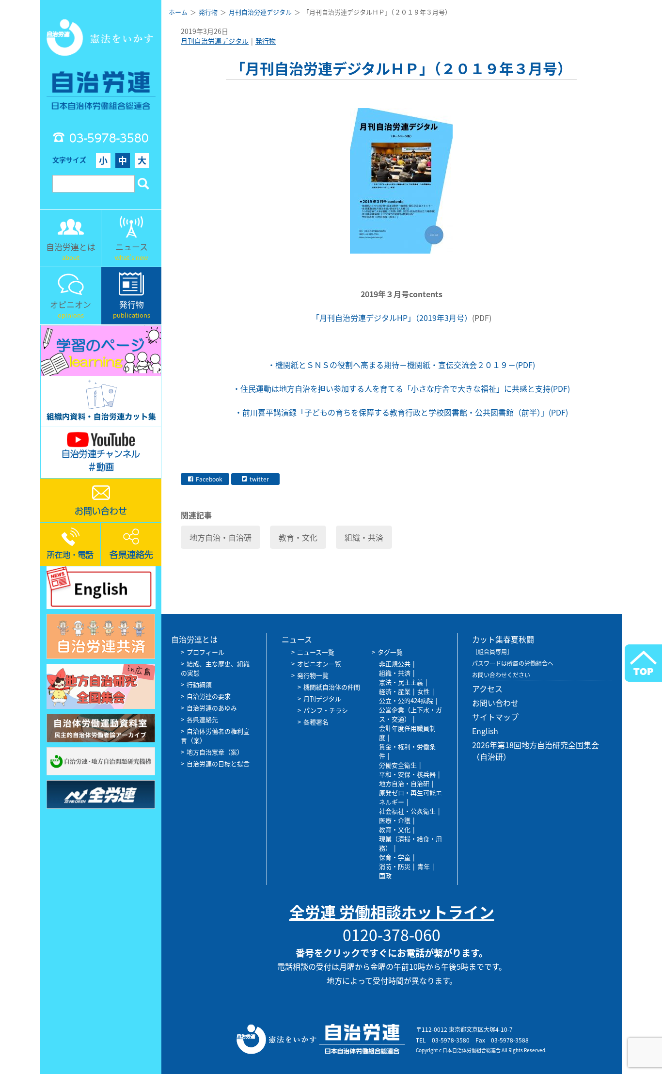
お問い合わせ (495, 702)
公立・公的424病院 (406, 700)
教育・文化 (298, 537)
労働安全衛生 (398, 764)
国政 (385, 875)
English (485, 731)
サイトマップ (495, 716)
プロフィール (205, 652)
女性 (423, 691)
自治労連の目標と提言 (218, 763)
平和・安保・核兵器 (407, 774)
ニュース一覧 (315, 652)
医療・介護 (394, 820)
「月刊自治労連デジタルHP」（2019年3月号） (392, 317)
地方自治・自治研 (220, 537)
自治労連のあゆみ (212, 707)
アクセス (487, 688)
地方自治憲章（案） (215, 751)
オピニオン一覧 (319, 663)
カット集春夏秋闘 (503, 639)
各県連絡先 (202, 719)
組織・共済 (364, 537)
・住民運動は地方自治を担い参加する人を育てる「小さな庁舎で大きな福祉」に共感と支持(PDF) (401, 388)
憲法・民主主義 (401, 682)
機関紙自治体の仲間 (331, 686)
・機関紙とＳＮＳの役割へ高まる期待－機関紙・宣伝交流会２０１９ (388, 364)
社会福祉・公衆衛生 (407, 811)
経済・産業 (394, 691)
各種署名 (316, 721)
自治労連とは (194, 639)
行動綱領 (199, 684)
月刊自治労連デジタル (215, 41)
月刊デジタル (322, 698)
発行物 (265, 41)
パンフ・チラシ (325, 710)
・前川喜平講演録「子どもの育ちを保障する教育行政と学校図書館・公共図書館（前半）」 (392, 412)
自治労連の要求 (209, 696)
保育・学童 (394, 857)
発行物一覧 (313, 675)
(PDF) (525, 364)
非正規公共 (394, 663)
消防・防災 (394, 866)
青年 (423, 866)
